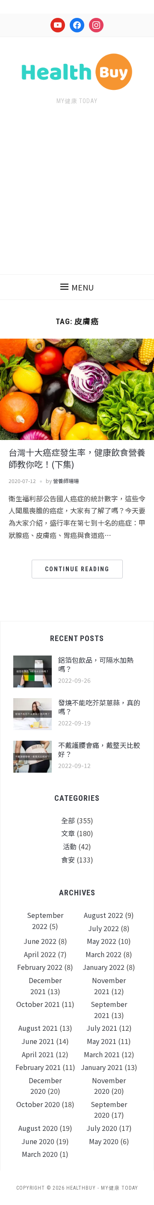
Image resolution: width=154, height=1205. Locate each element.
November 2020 (109, 1085)
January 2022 (103, 967)
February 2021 (38, 1067)
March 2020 (40, 1154)
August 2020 (38, 1128)
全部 (68, 820)
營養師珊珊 (66, 480)
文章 (68, 833)
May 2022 (101, 941)
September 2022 (45, 920)
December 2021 (45, 985)
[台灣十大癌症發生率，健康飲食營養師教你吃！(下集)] (77, 388)
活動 (70, 846)
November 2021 (109, 985)
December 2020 (45, 1085)
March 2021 (102, 1054)
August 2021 (38, 1028)
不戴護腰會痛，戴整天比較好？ (99, 749)
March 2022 (103, 954)
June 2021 (37, 1041)
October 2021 (38, 1004)
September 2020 (109, 1109)
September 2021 (109, 1009)
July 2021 (101, 1028)
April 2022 (40, 954)
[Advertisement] (77, 195)
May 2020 (103, 1141)
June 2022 (40, 941)
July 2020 (101, 1128)
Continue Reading (77, 569)
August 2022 (103, 915)
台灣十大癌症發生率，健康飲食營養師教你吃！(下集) (77, 458)
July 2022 (103, 928)
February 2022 (39, 967)
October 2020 (38, 1104)
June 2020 (37, 1141)
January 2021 (102, 1067)
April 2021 (38, 1054)
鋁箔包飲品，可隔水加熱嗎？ (95, 664)
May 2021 (101, 1041)
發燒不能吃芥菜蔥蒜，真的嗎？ (99, 706)
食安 (68, 859)
